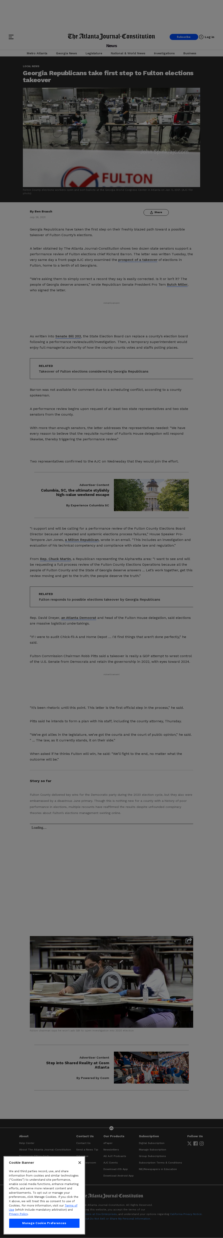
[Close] (79, 1162)
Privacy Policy (18, 1214)
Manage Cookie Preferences (44, 1223)
